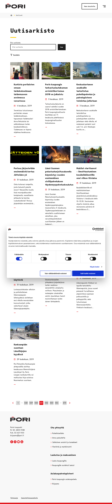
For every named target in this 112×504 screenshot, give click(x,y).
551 (41, 403)
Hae (61, 47)
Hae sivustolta (89, 6)
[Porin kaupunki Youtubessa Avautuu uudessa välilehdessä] (18, 441)
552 (46, 403)
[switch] (44, 259)
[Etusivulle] (15, 5)
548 (26, 403)
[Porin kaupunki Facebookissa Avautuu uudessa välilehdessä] (11, 441)
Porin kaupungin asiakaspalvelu (64, 479)
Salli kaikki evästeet (87, 273)
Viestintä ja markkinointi (62, 447)
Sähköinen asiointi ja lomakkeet (64, 442)
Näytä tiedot (94, 267)
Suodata (16, 55)
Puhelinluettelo (58, 433)
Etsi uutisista (15, 43)
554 (56, 403)
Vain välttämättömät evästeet (56, 273)
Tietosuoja (14, 498)
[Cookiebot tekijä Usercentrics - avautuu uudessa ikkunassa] (94, 229)
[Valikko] (104, 6)
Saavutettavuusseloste (29, 498)
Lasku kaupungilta (59, 461)
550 (36, 403)
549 (31, 403)
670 (64, 403)
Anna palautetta (58, 438)
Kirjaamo (55, 484)
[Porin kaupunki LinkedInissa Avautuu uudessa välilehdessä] (21, 441)
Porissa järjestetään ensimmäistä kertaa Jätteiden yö (24, 171)
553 (51, 403)
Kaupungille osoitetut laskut (63, 465)
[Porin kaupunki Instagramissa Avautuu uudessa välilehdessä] (15, 441)
